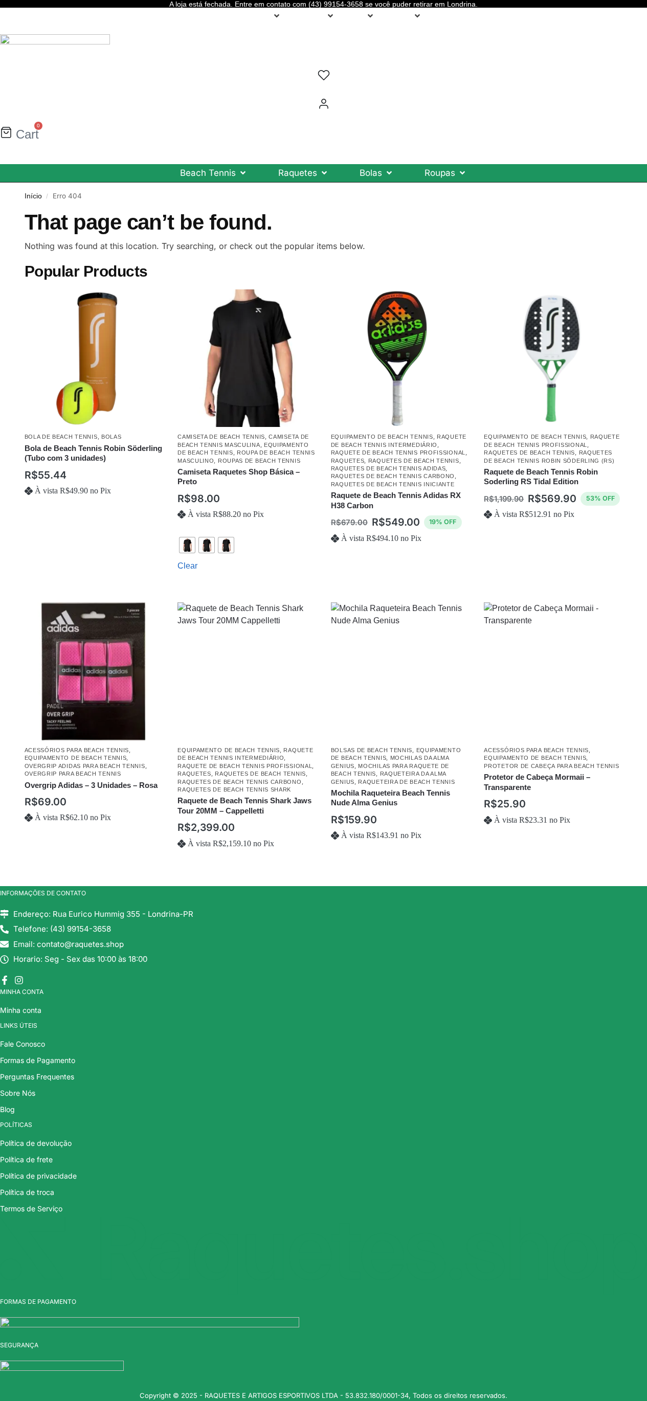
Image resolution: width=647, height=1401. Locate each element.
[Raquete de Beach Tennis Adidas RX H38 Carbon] (400, 358)
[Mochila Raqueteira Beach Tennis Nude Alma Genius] (400, 671)
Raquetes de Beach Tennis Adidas (388, 468)
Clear (187, 565)
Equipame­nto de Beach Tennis (382, 437)
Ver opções (246, 592)
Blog (7, 1109)
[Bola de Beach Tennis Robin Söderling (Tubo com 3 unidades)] (94, 358)
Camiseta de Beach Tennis (221, 437)
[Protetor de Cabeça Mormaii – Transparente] (553, 671)
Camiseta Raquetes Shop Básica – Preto (238, 476)
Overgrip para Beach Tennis (73, 774)
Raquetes (348, 461)
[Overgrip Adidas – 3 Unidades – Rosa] (94, 671)
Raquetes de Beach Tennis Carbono (393, 476)
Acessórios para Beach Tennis (77, 750)
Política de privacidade (38, 1175)
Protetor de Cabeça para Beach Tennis (551, 766)
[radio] (187, 545)
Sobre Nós (17, 1093)
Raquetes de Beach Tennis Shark (234, 789)
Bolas (111, 437)
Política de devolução (36, 1143)
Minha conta (20, 1010)
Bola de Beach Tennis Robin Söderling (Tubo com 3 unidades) (93, 453)
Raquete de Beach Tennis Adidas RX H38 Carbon (396, 500)
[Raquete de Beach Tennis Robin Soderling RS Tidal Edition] (553, 358)
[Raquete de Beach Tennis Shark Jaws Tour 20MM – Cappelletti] (246, 671)
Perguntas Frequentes (37, 1076)
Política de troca (27, 1192)
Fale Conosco (22, 1044)
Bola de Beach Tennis (61, 437)
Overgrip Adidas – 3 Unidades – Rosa (91, 785)
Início (33, 196)
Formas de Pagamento (37, 1060)
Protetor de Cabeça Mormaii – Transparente (537, 782)
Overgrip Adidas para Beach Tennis (85, 766)
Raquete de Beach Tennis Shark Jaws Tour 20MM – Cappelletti (244, 805)
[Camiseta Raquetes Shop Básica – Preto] (246, 358)
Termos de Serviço (31, 1208)
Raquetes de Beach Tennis (413, 461)
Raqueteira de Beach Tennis (406, 782)
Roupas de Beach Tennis (259, 461)
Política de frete (26, 1159)
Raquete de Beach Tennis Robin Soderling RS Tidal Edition (541, 476)
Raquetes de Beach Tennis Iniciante (393, 484)
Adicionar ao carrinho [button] (93, 523)
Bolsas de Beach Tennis (371, 750)
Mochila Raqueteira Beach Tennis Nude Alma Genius (390, 797)
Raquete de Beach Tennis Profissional (398, 452)
